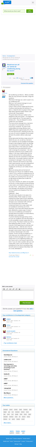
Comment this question (27, 83)
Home (4, 56)
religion (5, 412)
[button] (4, 289)
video (21, 414)
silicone (22, 412)
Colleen (8, 325)
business (11, 416)
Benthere (9, 337)
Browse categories (17, 438)
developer (6, 409)
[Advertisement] (18, 36)
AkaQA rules (6, 441)
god (9, 412)
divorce (23, 416)
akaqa (28, 416)
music (8, 414)
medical (18, 419)
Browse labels (26, 438)
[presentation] (4, 289)
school (23, 419)
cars (12, 414)
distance (5, 419)
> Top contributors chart (10, 343)
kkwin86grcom (8, 355)
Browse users (9, 438)
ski (19, 416)
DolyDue (4, 67)
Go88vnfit (6, 374)
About (11, 441)
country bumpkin (6, 93)
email (16, 416)
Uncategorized (11, 56)
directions (17, 412)
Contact (23, 441)
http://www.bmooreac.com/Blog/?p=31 (19, 252)
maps (29, 414)
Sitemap (16, 444)
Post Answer (27, 303)
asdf (30, 409)
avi (9, 419)
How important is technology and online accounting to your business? (10, 366)
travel (27, 412)
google (16, 414)
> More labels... (7, 423)
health (20, 409)
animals (15, 409)
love (12, 412)
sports (13, 419)
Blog (21, 444)
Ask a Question (30, 11)
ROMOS (9, 319)
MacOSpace (7, 393)
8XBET (6, 379)
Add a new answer (7, 286)
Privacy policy (29, 441)
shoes (25, 414)
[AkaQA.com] (6, 2)
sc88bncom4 (7, 359)
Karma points (17, 441)
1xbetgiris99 (7, 388)
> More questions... (8, 397)
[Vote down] (12, 78)
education (6, 416)
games (11, 409)
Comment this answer (14, 256)
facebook (25, 409)
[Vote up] (8, 78)
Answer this (10, 74)
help (4, 414)
